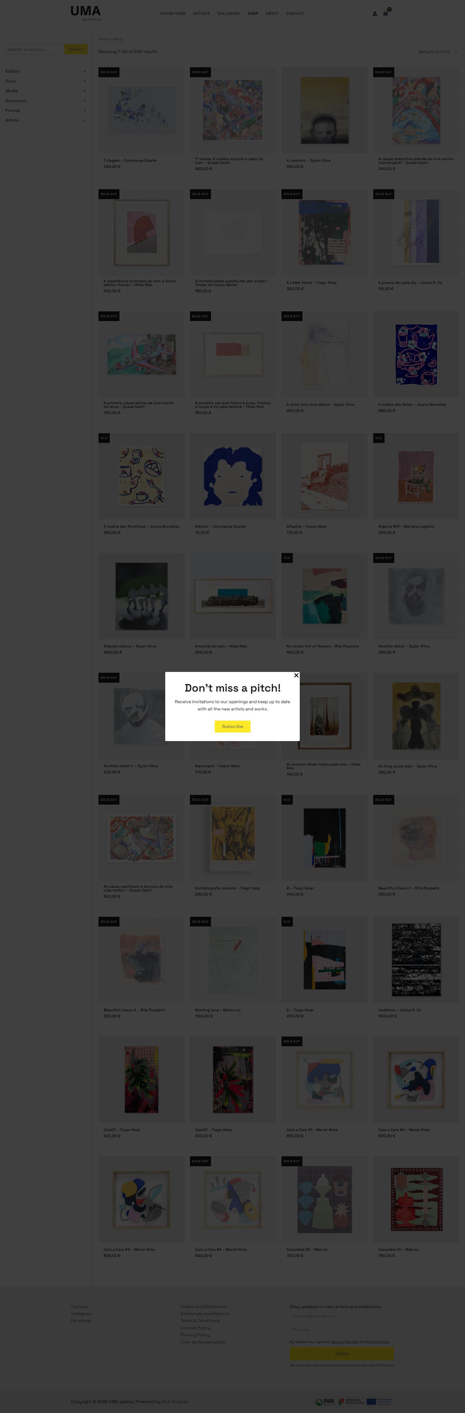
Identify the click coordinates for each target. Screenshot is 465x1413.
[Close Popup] (296, 675)
